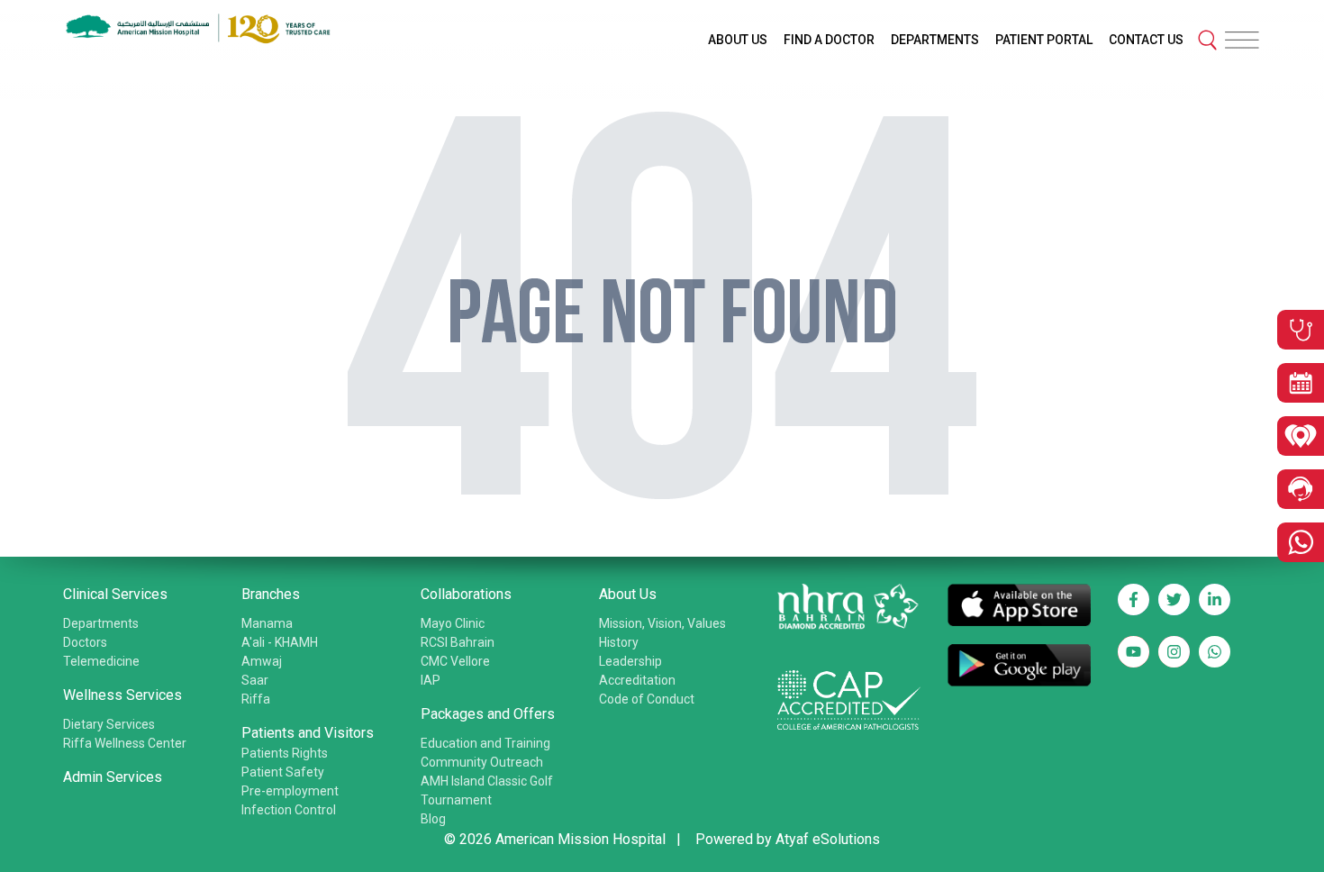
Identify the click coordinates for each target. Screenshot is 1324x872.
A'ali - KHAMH (279, 642)
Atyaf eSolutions (827, 839)
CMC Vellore (455, 661)
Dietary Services (109, 724)
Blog (433, 819)
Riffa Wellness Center (124, 743)
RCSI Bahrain (457, 642)
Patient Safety (282, 772)
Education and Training (485, 743)
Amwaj (261, 661)
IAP (430, 680)
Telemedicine (101, 661)
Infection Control (288, 810)
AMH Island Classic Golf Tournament (487, 790)
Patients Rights (284, 753)
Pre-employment (290, 791)
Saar (254, 680)
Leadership (630, 661)
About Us (628, 594)
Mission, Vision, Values (662, 623)
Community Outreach (482, 762)
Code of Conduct (646, 699)
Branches (270, 594)
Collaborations (466, 594)
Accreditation (637, 680)
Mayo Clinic (453, 623)
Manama (267, 623)
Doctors (85, 642)
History (619, 642)
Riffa (255, 699)
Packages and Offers (488, 713)
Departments (101, 623)
